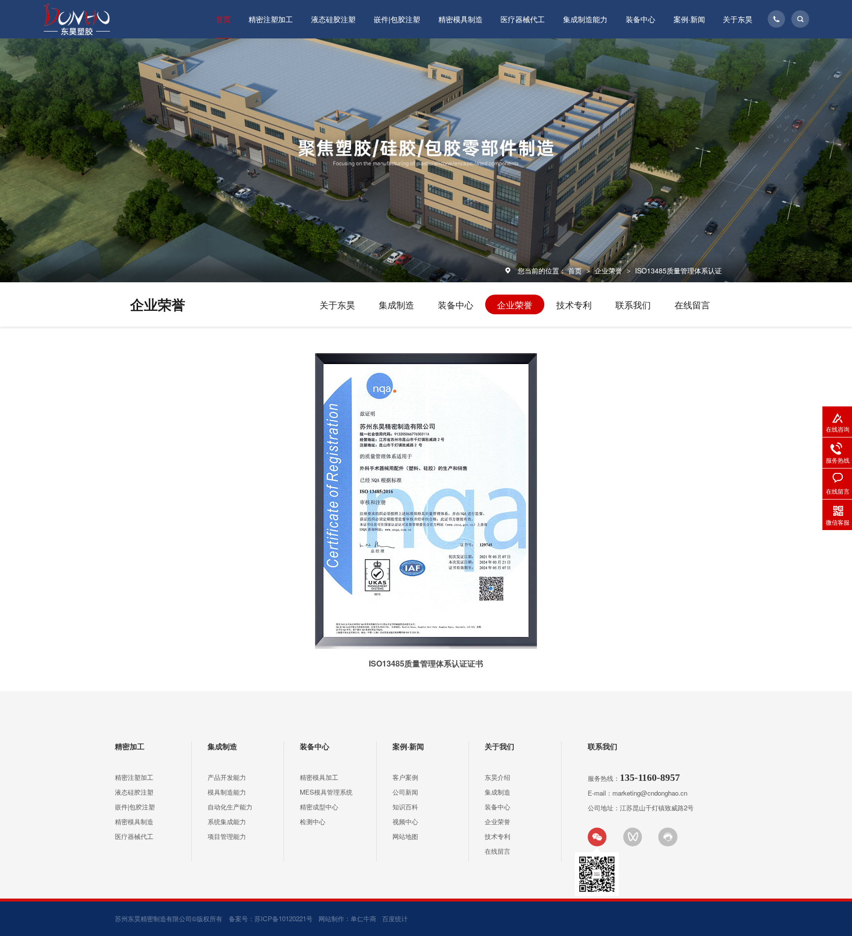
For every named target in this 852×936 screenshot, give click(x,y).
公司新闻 (405, 792)
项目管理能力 (227, 836)
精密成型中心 (319, 806)
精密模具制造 (460, 19)
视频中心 (405, 821)
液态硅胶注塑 (333, 19)
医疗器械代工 (522, 19)
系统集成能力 (227, 821)
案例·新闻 (689, 19)
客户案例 (405, 777)
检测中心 (312, 821)
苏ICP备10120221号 (283, 918)
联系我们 (633, 304)
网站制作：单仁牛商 (347, 918)
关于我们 (499, 746)
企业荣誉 (609, 270)
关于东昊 (737, 19)
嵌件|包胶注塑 (397, 19)
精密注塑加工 (270, 19)
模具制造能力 (227, 792)
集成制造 (396, 304)
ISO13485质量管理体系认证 (678, 270)
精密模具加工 (319, 777)
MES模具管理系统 (326, 792)
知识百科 (405, 806)
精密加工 (129, 746)
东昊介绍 (497, 777)
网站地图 (405, 836)
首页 (223, 19)
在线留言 (692, 304)
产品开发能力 (227, 777)
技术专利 (574, 304)
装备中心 (640, 19)
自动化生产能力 (230, 806)
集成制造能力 (585, 19)
